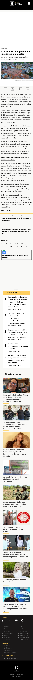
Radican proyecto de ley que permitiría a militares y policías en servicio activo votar (17, 360)
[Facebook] (5, 621)
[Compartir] (5, 89)
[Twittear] (12, 90)
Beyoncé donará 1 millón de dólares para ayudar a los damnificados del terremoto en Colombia (17, 334)
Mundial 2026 (24, 635)
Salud (21, 627)
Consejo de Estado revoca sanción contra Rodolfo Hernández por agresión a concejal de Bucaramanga (16, 218)
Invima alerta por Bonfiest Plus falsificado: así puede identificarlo (18, 347)
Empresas (7, 640)
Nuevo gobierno (24, 637)
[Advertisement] (16, 30)
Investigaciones (24, 633)
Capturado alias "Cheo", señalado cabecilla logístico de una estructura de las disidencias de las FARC (17, 319)
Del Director (7, 646)
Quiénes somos (8, 648)
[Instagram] (24, 621)
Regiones (4, 48)
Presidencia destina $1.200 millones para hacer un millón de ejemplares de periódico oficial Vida (16, 231)
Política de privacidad (10, 652)
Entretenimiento (9, 633)
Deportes (7, 631)
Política (6, 629)
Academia (23, 629)
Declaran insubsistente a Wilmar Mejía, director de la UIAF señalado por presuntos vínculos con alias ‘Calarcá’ (17, 303)
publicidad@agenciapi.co (10, 658)
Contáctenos (8, 650)
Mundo (6, 635)
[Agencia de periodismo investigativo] (16, 3)
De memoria (23, 631)
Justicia (6, 627)
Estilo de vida (24, 640)
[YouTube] (18, 621)
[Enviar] (20, 89)
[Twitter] (12, 620)
